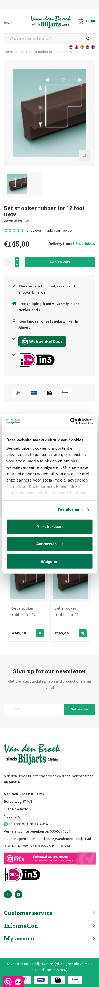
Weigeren (49, 561)
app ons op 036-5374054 (28, 824)
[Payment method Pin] (33, 393)
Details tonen (70, 509)
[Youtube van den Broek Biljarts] (18, 894)
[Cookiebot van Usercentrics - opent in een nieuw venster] (70, 421)
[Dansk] (87, 47)
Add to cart (59, 262)
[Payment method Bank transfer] (65, 393)
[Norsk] (93, 47)
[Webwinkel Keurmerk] (50, 858)
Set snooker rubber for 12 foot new (46, 52)
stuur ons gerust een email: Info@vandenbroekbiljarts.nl (47, 839)
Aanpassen (46, 544)
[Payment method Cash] (18, 393)
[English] (76, 47)
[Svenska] (82, 47)
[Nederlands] (71, 47)
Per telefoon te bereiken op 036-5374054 (37, 832)
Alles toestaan (49, 526)
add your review (60, 231)
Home (8, 52)
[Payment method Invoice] (49, 393)
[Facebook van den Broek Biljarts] (8, 894)
